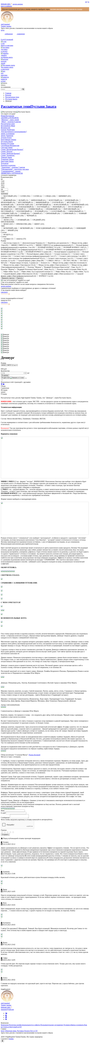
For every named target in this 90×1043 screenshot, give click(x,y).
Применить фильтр (8, 278)
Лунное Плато (6, 138)
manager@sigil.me (7, 1009)
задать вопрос (18, 4)
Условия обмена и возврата (73, 1025)
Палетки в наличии (8, 165)
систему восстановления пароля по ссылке (66, 9)
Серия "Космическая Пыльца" (12, 149)
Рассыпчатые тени (15, 106)
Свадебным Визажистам (10, 145)
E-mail (3, 813)
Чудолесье (4, 163)
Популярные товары (8, 139)
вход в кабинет (6, 6)
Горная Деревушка (8, 130)
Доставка (20, 1031)
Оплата (27, 1031)
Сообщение (5, 818)
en (86, 2)
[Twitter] (6, 1017)
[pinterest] (6, 1019)
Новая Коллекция (7, 116)
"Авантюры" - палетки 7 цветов (13, 167)
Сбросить (20, 278)
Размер (3, 363)
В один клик (6, 378)
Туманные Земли (7, 159)
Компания (5, 1025)
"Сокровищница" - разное (10, 171)
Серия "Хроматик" (8, 155)
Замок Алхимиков (7, 134)
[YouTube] (6, 1015)
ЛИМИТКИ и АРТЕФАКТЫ (12, 173)
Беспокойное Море (8, 126)
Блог (3, 1031)
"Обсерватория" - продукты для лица (15, 169)
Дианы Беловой (34, 755)
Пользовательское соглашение (51, 1025)
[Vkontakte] (6, 1013)
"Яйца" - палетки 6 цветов (11, 122)
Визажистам (5, 128)
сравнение (21, 34)
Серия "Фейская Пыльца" (10, 153)
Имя (2, 811)
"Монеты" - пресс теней (10, 120)
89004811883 (6, 4)
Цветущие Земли (7, 161)
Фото (3, 819)
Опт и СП (33, 1031)
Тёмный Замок (6, 157)
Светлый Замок (7, 147)
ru (88, 2)
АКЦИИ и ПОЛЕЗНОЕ (10, 118)
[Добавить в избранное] (26, 378)
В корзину (5, 375)
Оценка (4, 830)
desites (11, 1039)
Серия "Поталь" (7, 151)
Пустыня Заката (43, 106)
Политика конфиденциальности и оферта (24, 1025)
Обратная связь (11, 1031)
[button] (45, 331)
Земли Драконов (7, 136)
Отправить (5, 834)
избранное (8, 34)
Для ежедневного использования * (14, 132)
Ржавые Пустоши (7, 143)
